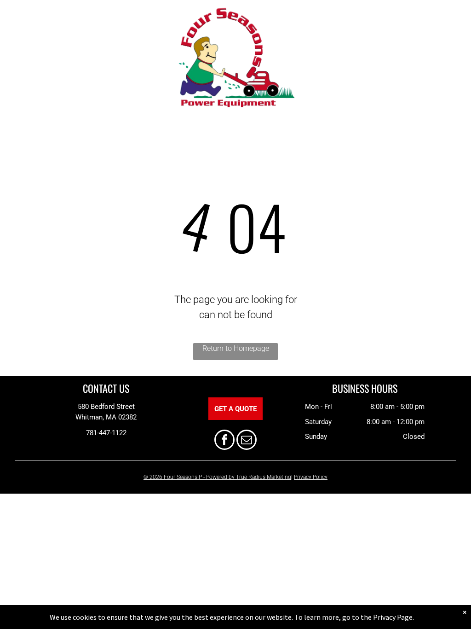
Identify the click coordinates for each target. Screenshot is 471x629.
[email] (246, 441)
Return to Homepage (235, 348)
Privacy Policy (310, 477)
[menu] (20, 60)
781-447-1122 (106, 433)
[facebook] (224, 441)
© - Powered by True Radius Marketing (217, 477)
